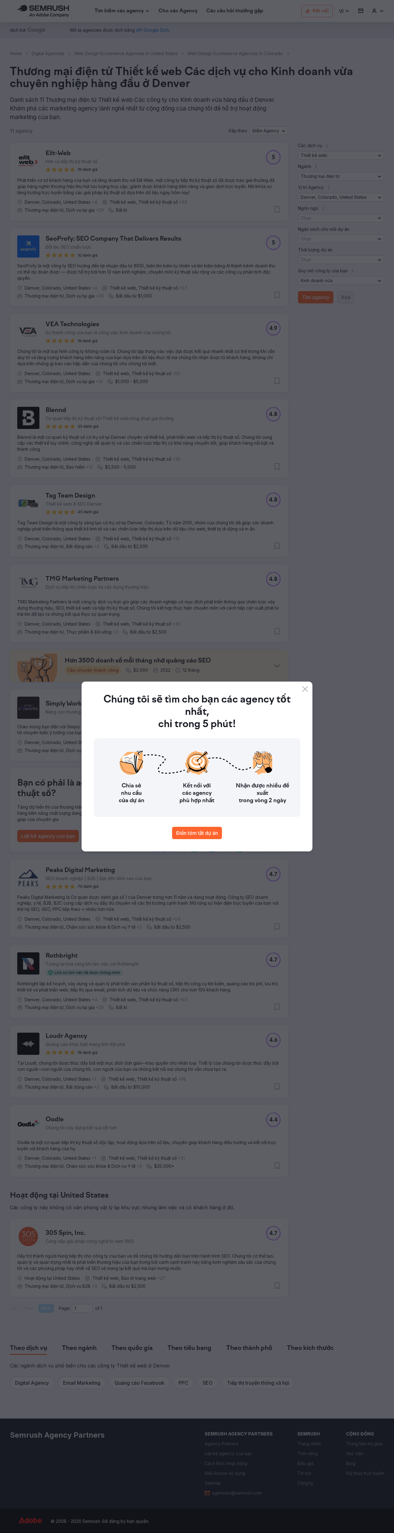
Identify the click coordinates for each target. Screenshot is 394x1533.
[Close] (305, 689)
